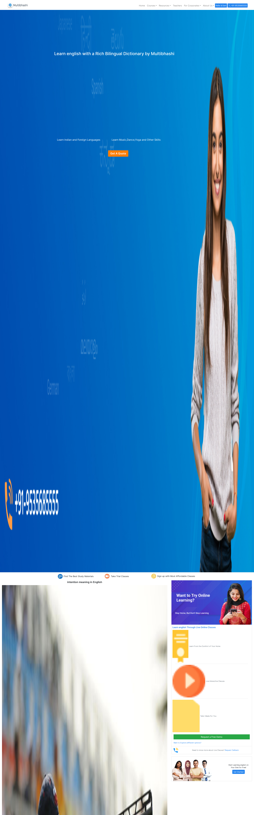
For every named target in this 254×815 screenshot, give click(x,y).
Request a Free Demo (211, 737)
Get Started (238, 772)
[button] (152, 5)
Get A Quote (118, 153)
